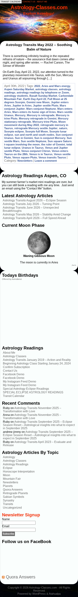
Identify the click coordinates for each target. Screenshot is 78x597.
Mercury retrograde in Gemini (37, 118)
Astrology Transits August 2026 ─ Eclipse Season (34, 200)
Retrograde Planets (15, 493)
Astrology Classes (14, 356)
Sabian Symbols (13, 496)
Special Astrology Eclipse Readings (26, 388)
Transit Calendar (13, 395)
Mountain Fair (12, 478)
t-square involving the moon (22, 144)
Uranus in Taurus (33, 147)
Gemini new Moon (38, 102)
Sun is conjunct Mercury (49, 137)
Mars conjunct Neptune (41, 108)
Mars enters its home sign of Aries (34, 111)
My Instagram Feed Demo (19, 381)
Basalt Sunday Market (43, 95)
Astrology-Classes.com (39, 7)
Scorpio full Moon (36, 131)
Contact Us (10, 370)
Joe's (74, 265)
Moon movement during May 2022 (35, 123)
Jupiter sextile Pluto (45, 105)
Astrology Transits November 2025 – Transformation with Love (32, 409)
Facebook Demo (13, 374)
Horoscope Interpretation (19, 471)
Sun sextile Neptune (33, 141)
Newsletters (24, 160)
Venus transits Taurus (52, 157)
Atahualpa (55, 593)
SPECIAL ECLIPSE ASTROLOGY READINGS (33, 392)
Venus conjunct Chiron (35, 150)
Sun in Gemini (24, 137)
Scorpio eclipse (14, 131)
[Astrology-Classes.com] (39, 23)
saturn (63, 128)
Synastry (8, 500)
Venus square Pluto (24, 157)
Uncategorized (12, 507)
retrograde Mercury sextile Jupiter (36, 128)
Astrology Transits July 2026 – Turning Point (31, 203)
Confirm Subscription (16, 367)
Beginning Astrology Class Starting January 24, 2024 (37, 363)
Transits (8, 504)
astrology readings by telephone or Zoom (43, 92)
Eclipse (8, 467)
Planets (8, 485)
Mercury (20, 115)
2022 (37, 86)
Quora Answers (13, 489)
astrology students (16, 95)
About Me (9, 352)
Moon (6, 475)
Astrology (9, 457)
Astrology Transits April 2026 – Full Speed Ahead (34, 218)
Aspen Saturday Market (19, 89)
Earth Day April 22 (34, 98)
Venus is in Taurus (40, 154)
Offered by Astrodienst (12, 279)
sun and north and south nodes (34, 134)
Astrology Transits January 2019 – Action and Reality (37, 359)
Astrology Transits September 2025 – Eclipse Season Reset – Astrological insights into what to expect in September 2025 (39, 425)
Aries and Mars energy (56, 86)
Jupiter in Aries (22, 105)
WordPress (39, 593)
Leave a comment (46, 160)
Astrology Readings (15, 464)
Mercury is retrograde (40, 115)
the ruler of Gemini (53, 144)
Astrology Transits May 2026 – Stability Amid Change (37, 214)
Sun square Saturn (59, 141)
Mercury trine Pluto (44, 121)
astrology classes (46, 89)
